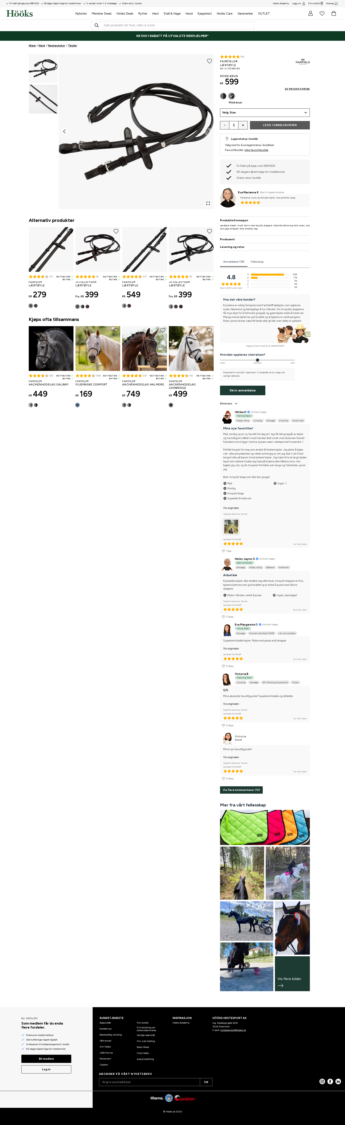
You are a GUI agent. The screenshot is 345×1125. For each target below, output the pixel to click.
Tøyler (72, 45)
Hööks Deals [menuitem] (124, 13)
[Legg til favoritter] (209, 60)
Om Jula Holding (146, 1041)
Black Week (143, 1047)
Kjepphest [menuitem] (204, 13)
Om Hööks (105, 1046)
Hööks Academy (180, 1022)
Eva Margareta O (246, 624)
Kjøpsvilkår (105, 1022)
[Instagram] (322, 1081)
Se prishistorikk (297, 88)
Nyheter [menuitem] (81, 13)
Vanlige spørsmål (146, 1035)
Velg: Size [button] (229, 112)
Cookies (104, 1064)
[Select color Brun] (87, 307)
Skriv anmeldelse (243, 390)
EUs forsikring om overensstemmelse (146, 1029)
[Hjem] (39, 13)
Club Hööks (143, 1053)
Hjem (32, 45)
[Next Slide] (208, 131)
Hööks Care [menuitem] (225, 13)
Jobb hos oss (106, 1052)
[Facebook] (330, 1081)
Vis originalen (231, 507)
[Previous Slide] (64, 131)
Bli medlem (46, 1058)
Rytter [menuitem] (142, 13)
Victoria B (241, 674)
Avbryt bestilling (145, 1059)
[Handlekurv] (334, 13)
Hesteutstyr (56, 45)
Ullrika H (240, 412)
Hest (42, 45)
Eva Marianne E (248, 192)
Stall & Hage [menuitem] (172, 13)
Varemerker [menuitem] (245, 13)
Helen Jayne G (245, 559)
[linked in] (338, 1081)
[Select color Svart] (31, 306)
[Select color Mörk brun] (36, 306)
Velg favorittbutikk (256, 150)
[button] (43, 68)
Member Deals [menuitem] (102, 13)
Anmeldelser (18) (233, 261)
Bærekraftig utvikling (111, 1034)
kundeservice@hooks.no (233, 1030)
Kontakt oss (105, 1028)
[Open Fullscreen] (208, 203)
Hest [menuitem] (155, 13)
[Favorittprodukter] (322, 13)
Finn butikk (314, 3)
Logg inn (296, 3)
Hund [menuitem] (189, 13)
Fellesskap (257, 261)
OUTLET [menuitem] (264, 13)
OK (206, 1082)
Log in (46, 1069)
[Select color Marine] (77, 405)
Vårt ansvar (105, 1040)
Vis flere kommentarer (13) (241, 790)
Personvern (105, 1058)
